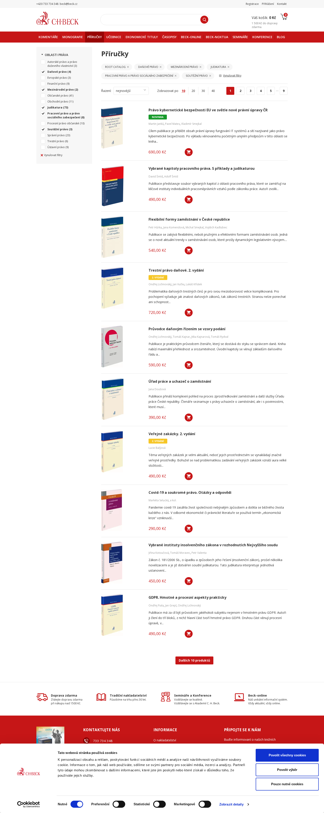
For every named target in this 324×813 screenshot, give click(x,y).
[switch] (119, 804)
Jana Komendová (173, 227)
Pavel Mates (172, 124)
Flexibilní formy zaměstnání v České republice (189, 219)
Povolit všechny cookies (287, 755)
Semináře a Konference (192, 695)
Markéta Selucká (159, 500)
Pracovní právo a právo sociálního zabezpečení (63, 115)
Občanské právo (57, 95)
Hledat (204, 20)
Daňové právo (57, 72)
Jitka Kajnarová (200, 337)
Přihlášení (268, 4)
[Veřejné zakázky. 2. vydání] (122, 451)
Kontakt (282, 4)
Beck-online (257, 695)
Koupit (189, 152)
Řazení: (106, 91)
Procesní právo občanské (63, 123)
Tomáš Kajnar (181, 337)
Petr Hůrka (155, 227)
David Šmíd (156, 176)
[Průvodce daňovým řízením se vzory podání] (122, 346)
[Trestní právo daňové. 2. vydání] (122, 288)
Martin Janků (156, 124)
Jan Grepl (171, 605)
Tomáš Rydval (219, 337)
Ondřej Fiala (156, 605)
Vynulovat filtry (53, 155)
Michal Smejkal (195, 227)
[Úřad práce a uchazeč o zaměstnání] (122, 399)
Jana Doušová (157, 389)
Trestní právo (55, 141)
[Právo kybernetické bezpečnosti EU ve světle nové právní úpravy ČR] (122, 128)
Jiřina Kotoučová (159, 553)
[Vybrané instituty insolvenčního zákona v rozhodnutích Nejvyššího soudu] (122, 563)
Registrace (252, 4)
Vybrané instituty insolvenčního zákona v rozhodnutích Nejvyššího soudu (213, 545)
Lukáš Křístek (194, 284)
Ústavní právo (56, 147)
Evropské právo (57, 78)
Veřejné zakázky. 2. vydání (172, 434)
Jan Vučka (178, 284)
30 (203, 91)
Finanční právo (56, 84)
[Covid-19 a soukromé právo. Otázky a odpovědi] (122, 510)
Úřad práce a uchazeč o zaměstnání (180, 381)
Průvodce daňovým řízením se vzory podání (187, 329)
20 (193, 91)
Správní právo (56, 135)
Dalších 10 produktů (194, 660)
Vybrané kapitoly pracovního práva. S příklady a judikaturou (202, 168)
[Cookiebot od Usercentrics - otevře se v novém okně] (28, 804)
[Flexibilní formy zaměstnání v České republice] (122, 237)
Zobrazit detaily (231, 804)
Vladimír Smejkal (191, 124)
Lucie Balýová (157, 448)
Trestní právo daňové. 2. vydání (176, 270)
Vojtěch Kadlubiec (216, 227)
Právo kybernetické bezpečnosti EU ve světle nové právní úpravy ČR (208, 110)
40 (213, 91)
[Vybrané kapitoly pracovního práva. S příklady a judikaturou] (122, 186)
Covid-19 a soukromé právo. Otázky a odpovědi (190, 492)
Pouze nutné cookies (287, 784)
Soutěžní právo (57, 129)
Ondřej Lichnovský (160, 284)
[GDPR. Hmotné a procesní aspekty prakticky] (122, 615)
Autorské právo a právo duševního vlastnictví (62, 64)
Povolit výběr (287, 770)
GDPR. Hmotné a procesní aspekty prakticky (187, 597)
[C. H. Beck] (63, 18)
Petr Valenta (199, 553)
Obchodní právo (57, 101)
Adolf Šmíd (171, 176)
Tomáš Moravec (180, 553)
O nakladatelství (164, 740)
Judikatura (54, 107)
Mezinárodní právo (60, 89)
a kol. (173, 500)
